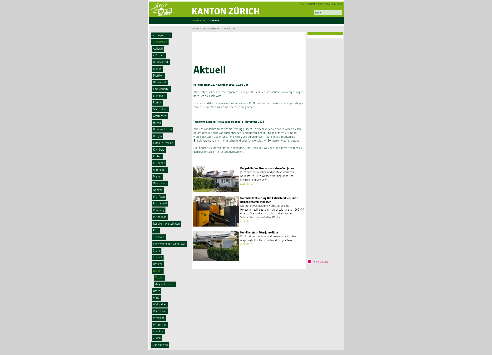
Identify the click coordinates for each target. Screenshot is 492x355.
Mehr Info (246, 183)
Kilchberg (159, 149)
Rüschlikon (159, 217)
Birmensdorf (160, 62)
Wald (156, 298)
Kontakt (312, 4)
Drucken (337, 4)
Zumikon (158, 331)
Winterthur (160, 324)
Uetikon (158, 264)
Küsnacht (159, 163)
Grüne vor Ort (198, 21)
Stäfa (156, 250)
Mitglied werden (164, 284)
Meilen (157, 176)
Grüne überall (159, 345)
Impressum (324, 4)
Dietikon (158, 75)
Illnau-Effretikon (163, 143)
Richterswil (160, 203)
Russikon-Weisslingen (166, 223)
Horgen (157, 136)
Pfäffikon (159, 197)
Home (302, 4)
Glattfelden (160, 109)
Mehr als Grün (321, 262)
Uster (156, 291)
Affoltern (158, 55)
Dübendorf (159, 82)
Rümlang (158, 210)
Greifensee (159, 116)
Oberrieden (159, 183)
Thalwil (157, 257)
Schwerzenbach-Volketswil (169, 244)
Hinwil (157, 123)
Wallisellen (159, 304)
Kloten (157, 156)
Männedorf (160, 170)
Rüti (155, 230)
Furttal (157, 102)
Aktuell (159, 277)
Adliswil (158, 49)
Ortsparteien (159, 42)
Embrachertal (161, 89)
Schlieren (158, 237)
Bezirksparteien (160, 35)
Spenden (214, 21)
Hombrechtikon (162, 129)
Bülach (157, 69)
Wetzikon (159, 318)
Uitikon (157, 271)
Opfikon (158, 190)
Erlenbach (159, 96)
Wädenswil (159, 311)
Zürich (157, 338)
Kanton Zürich (225, 12)
